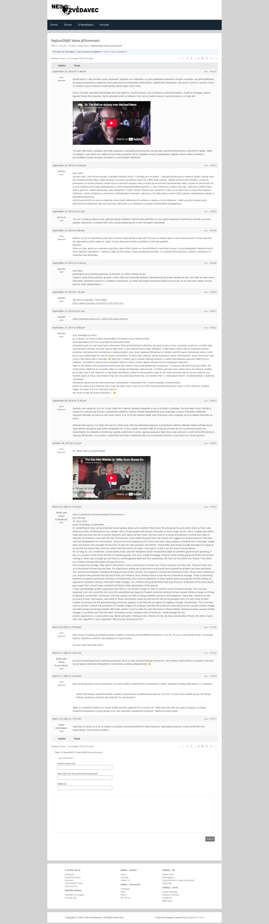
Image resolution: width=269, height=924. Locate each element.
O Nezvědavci (86, 24)
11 (211, 58)
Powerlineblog (169, 891)
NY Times (125, 897)
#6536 (213, 230)
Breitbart (167, 897)
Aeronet (69, 880)
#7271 (213, 718)
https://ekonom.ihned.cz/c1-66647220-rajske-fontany (100, 318)
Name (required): (67, 763)
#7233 (213, 652)
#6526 (213, 71)
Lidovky (124, 877)
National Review (170, 894)
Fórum (68, 24)
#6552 (213, 327)
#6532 (213, 211)
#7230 (213, 627)
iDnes (124, 874)
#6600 (213, 443)
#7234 (213, 676)
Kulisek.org (70, 897)
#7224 (213, 506)
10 (206, 58)
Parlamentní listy (74, 883)
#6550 (213, 291)
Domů (54, 24)
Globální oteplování (79, 45)
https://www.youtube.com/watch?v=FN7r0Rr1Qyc (98, 303)
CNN (123, 891)
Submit (210, 839)
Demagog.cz (168, 877)
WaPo (123, 894)
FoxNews (125, 888)
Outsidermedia (73, 877)
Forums (63, 45)
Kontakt (104, 24)
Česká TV (125, 880)
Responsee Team (195, 917)
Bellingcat (167, 900)
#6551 (213, 311)
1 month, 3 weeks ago (110, 51)
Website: (62, 783)
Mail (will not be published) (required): (78, 773)
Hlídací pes (168, 874)
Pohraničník (71, 886)
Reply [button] (206, 72)
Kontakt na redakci (74, 894)
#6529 (213, 165)
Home (54, 45)
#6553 (213, 400)
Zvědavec (70, 874)
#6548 (213, 262)
